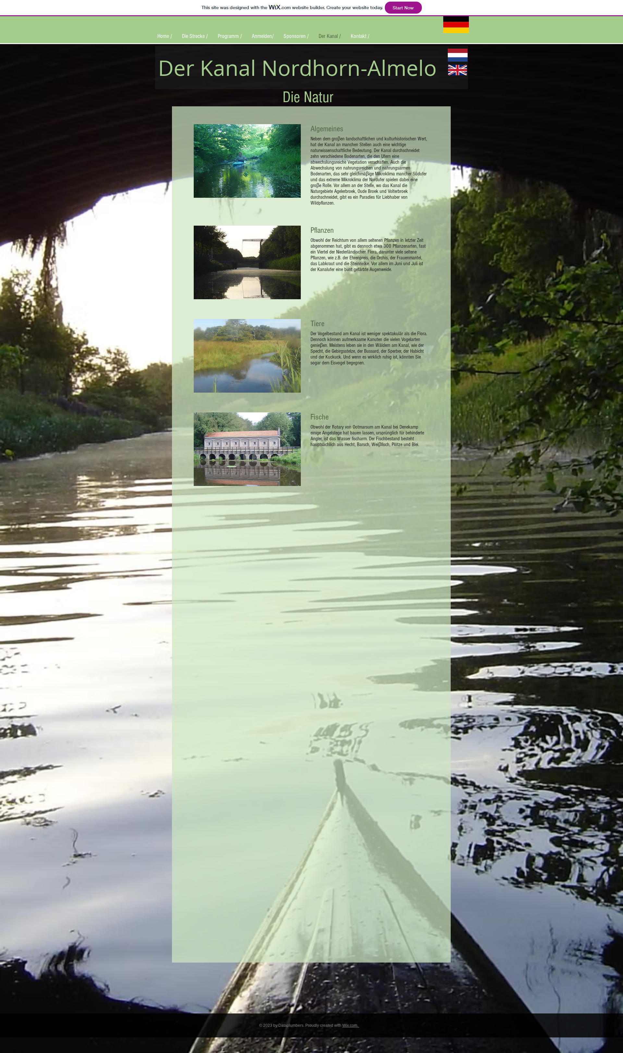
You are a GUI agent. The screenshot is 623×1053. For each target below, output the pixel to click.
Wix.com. (350, 1025)
